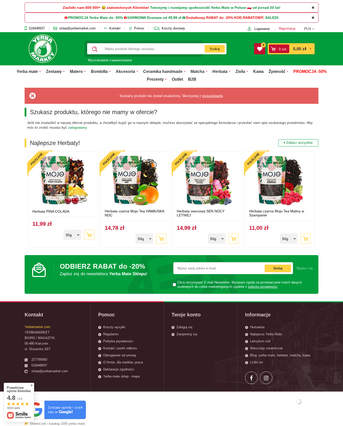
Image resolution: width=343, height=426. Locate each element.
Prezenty (155, 79)
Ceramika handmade (163, 71)
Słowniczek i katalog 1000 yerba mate (57, 423)
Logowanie (262, 29)
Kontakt (115, 28)
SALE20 (271, 18)
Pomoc (139, 28)
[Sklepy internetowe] (298, 401)
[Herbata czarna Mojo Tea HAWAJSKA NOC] (135, 181)
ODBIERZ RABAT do (103, 269)
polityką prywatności (262, 287)
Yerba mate (27, 71)
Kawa (258, 71)
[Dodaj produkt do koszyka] (89, 235)
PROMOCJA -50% (310, 71)
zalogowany (77, 127)
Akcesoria (125, 71)
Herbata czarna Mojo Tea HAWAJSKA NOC (134, 213)
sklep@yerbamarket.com (77, 28)
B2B (192, 79)
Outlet (177, 79)
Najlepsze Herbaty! (171, 142)
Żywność (277, 71)
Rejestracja (287, 28)
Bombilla (99, 71)
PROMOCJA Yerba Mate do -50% (95, 18)
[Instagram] (266, 377)
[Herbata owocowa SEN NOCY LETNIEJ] (208, 181)
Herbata (219, 71)
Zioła (240, 71)
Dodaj (277, 268)
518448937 (37, 28)
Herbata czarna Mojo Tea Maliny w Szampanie (276, 213)
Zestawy (54, 71)
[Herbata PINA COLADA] (63, 181)
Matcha (197, 71)
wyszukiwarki (212, 96)
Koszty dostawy (173, 28)
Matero (76, 71)
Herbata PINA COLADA (50, 211)
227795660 (39, 359)
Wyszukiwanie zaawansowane (110, 60)
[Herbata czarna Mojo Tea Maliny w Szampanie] (280, 181)
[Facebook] (251, 377)
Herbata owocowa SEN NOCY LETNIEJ (200, 213)
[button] (311, 28)
